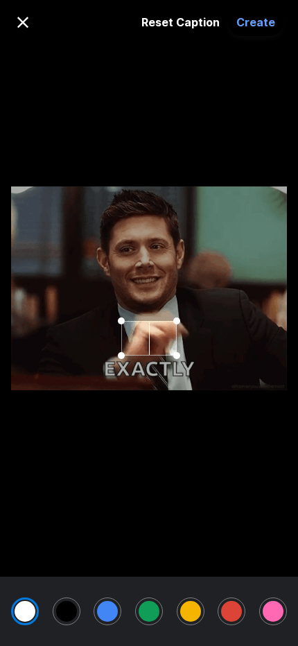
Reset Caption (180, 22)
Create (255, 22)
